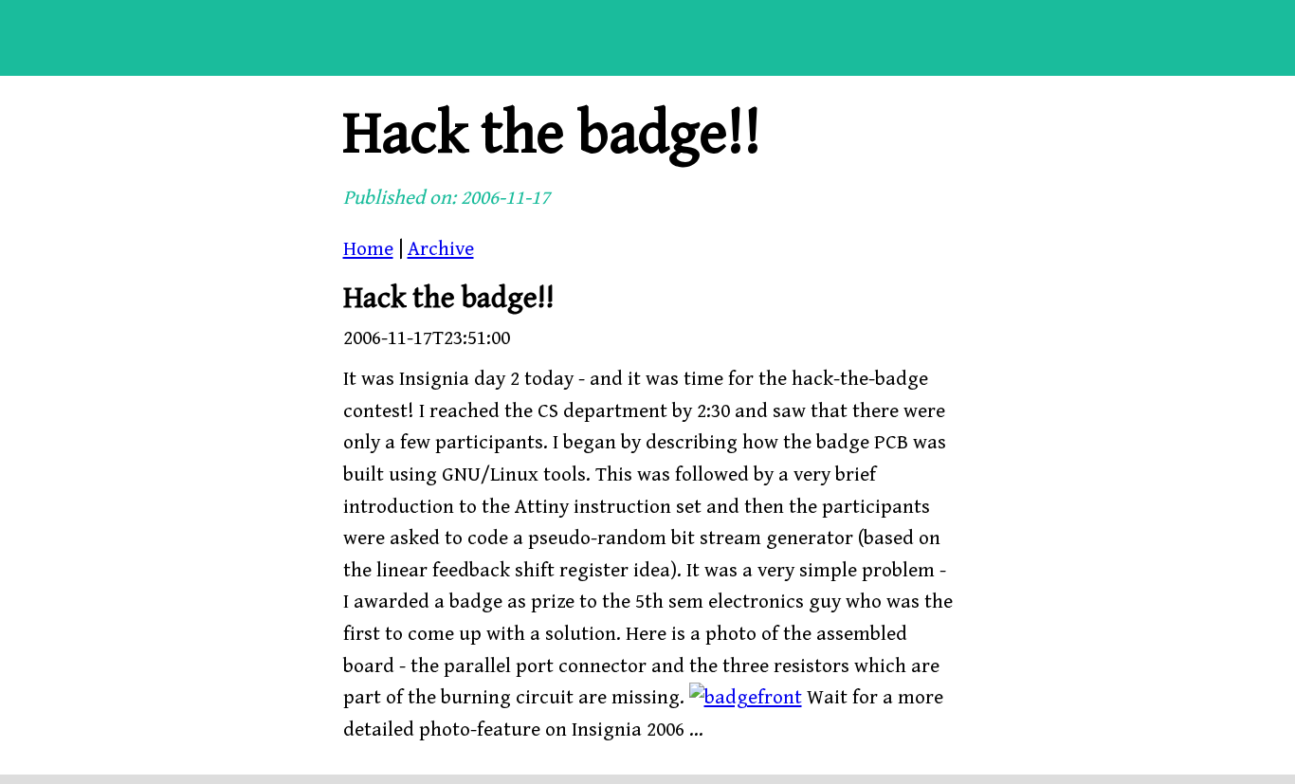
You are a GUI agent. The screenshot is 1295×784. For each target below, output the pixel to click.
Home (368, 249)
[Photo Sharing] (745, 697)
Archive (441, 249)
